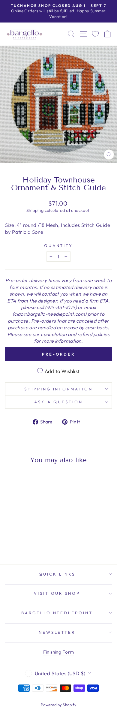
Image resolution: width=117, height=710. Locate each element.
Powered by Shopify (58, 704)
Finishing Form (58, 652)
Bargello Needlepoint (57, 612)
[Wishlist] (95, 34)
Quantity (58, 245)
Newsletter (57, 632)
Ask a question (58, 401)
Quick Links (57, 574)
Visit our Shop (57, 593)
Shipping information (58, 389)
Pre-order (58, 354)
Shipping (35, 210)
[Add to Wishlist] (12, 479)
